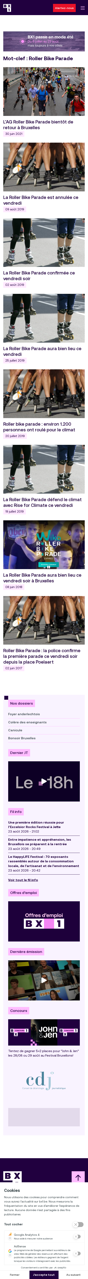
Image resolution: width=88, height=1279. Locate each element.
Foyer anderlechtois (24, 714)
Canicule (15, 730)
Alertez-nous (64, 8)
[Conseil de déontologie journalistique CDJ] (44, 1080)
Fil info (16, 811)
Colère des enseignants (27, 722)
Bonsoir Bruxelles (22, 738)
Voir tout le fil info (23, 880)
